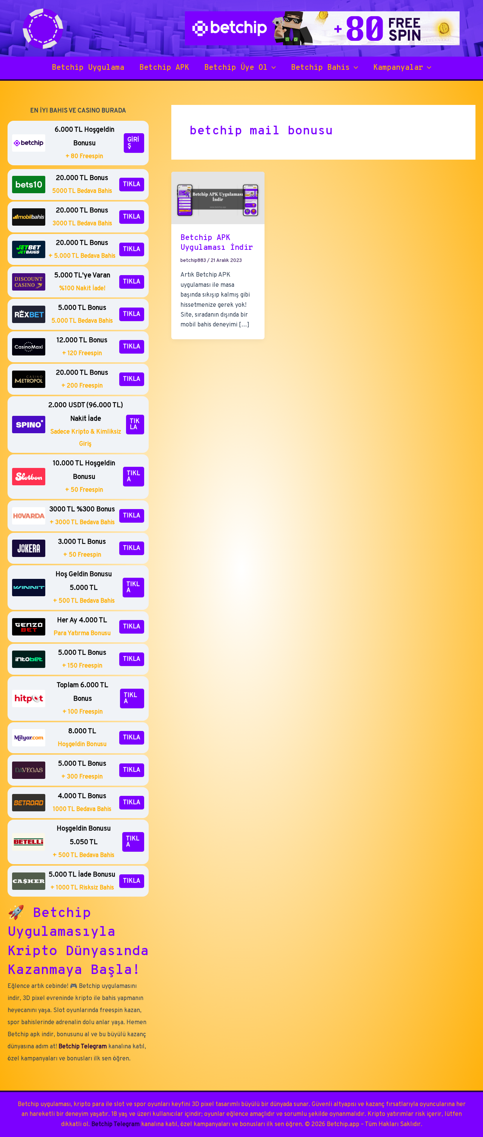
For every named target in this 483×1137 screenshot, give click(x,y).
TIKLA (131, 184)
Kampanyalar (398, 68)
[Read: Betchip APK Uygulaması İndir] (218, 198)
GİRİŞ (133, 143)
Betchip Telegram (82, 1047)
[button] (272, 68)
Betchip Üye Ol (236, 68)
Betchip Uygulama (88, 68)
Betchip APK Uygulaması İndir (216, 243)
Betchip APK (164, 68)
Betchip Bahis (320, 68)
